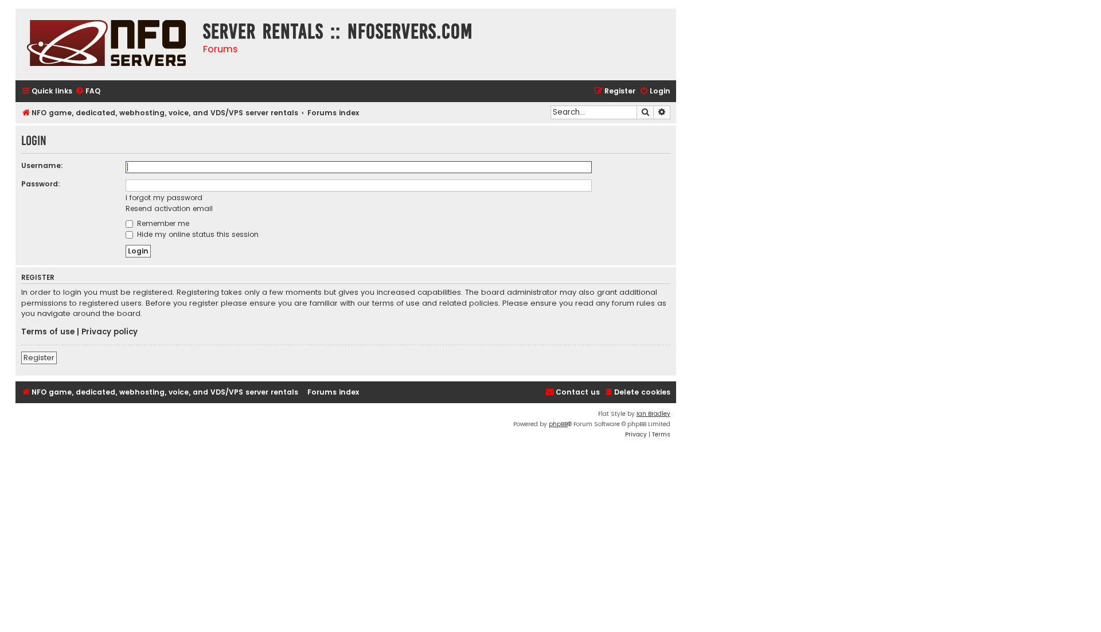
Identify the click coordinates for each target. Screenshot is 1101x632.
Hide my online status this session (197, 234)
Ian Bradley (653, 413)
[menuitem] (87, 91)
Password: (40, 184)
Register (39, 357)
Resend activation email (169, 208)
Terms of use (48, 332)
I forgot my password (164, 197)
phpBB (558, 424)
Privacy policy (109, 332)
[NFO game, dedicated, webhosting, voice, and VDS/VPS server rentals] (106, 44)
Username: (42, 165)
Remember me (162, 223)
